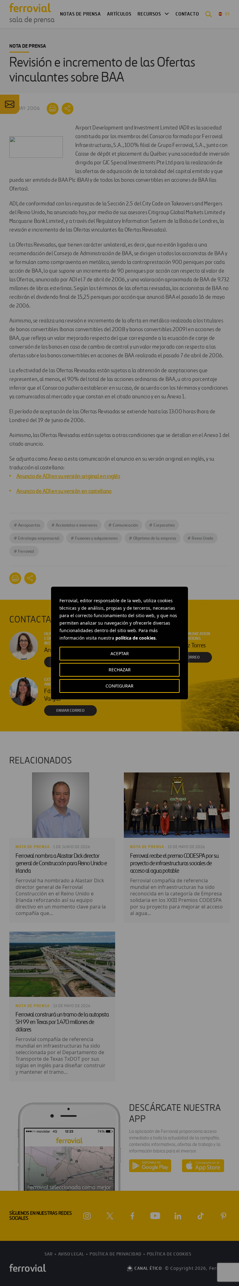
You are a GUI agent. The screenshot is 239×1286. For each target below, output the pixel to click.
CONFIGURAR (119, 686)
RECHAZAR (120, 670)
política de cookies (135, 638)
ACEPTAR (119, 653)
